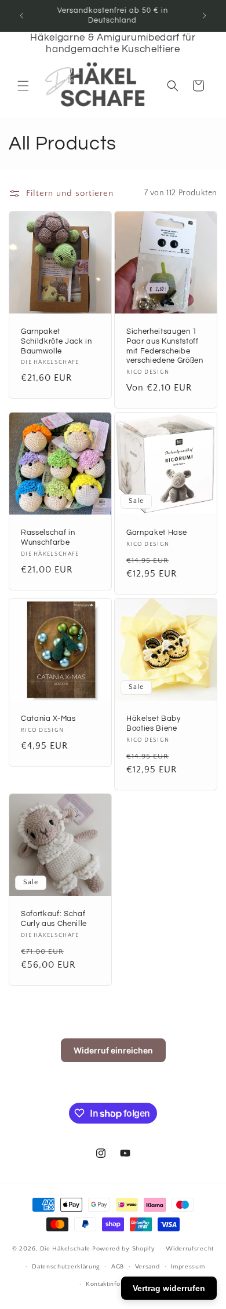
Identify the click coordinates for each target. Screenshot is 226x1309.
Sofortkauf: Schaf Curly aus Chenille (54, 919)
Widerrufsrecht (190, 1248)
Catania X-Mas (48, 718)
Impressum (187, 1266)
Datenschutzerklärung (66, 1266)
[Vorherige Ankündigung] (21, 15)
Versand (147, 1266)
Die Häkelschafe (65, 1248)
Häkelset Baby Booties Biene (153, 723)
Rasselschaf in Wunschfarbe (48, 537)
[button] (23, 86)
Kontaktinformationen (118, 1284)
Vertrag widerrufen (169, 1288)
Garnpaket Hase (156, 532)
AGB (117, 1266)
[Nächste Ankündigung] (204, 15)
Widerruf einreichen (113, 1050)
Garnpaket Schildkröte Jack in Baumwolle (56, 341)
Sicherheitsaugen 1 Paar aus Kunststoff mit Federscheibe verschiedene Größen (164, 345)
